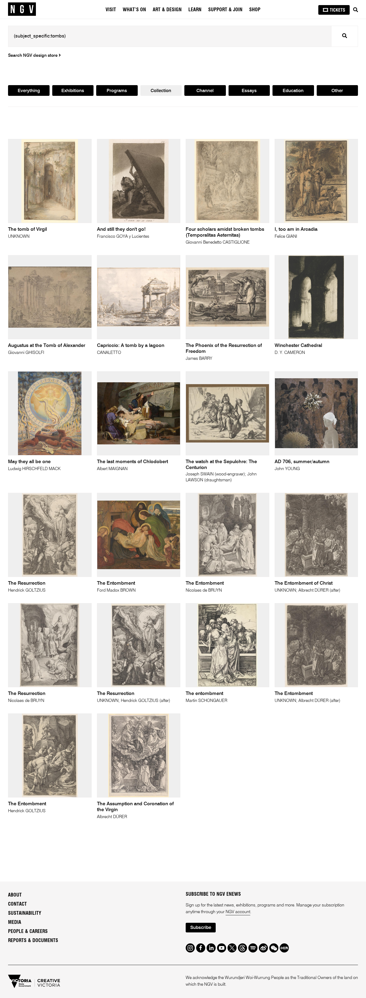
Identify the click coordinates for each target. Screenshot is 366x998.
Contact (17, 904)
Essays (249, 91)
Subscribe (200, 927)
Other (337, 91)
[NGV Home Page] (22, 9)
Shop (254, 9)
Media (14, 922)
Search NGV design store (33, 56)
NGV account (238, 912)
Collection (161, 91)
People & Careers (28, 931)
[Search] (355, 9)
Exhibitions (72, 91)
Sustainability (24, 913)
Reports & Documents (33, 940)
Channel (205, 91)
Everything (29, 91)
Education (293, 91)
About (15, 895)
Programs (117, 91)
